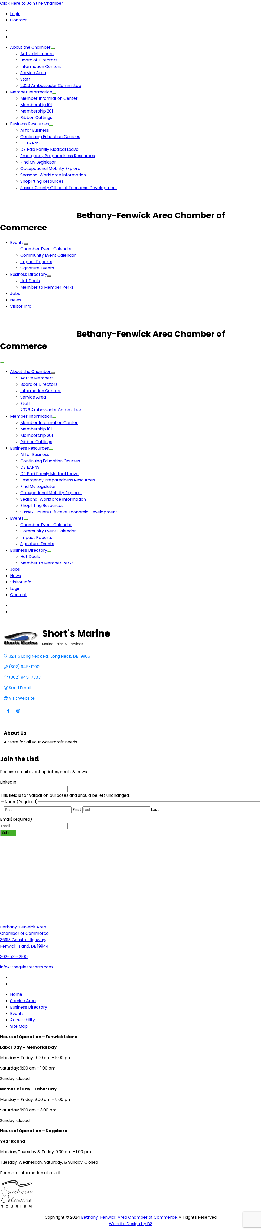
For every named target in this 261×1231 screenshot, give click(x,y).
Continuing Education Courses (50, 137)
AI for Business (34, 130)
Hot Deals (30, 281)
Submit (8, 832)
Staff (25, 79)
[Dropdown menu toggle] (53, 48)
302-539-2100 (14, 957)
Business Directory (28, 274)
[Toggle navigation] (2, 362)
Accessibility (22, 1020)
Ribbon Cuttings (36, 117)
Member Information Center (49, 98)
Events (17, 242)
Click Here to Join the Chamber (31, 3)
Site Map (19, 1026)
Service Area (33, 73)
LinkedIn (8, 782)
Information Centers (40, 66)
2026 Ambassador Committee (50, 86)
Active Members (37, 54)
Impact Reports (36, 262)
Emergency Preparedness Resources (57, 156)
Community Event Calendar (48, 255)
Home (16, 994)
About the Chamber (30, 47)
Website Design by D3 (130, 1224)
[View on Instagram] (18, 714)
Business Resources (29, 124)
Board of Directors (38, 60)
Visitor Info (20, 306)
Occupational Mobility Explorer (51, 168)
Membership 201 (36, 111)
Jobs (15, 293)
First (77, 809)
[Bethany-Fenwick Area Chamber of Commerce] (38, 215)
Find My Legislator (38, 162)
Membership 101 (36, 105)
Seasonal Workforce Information (53, 175)
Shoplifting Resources (41, 181)
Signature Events (37, 268)
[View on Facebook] (8, 714)
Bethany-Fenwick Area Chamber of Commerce (129, 1217)
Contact (18, 20)
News (15, 300)
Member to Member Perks (47, 287)
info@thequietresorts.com (26, 967)
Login (15, 14)
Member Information (31, 92)
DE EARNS (30, 143)
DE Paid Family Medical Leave (49, 149)
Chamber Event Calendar (46, 249)
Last (155, 809)
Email (16, 819)
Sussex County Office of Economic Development (68, 188)
